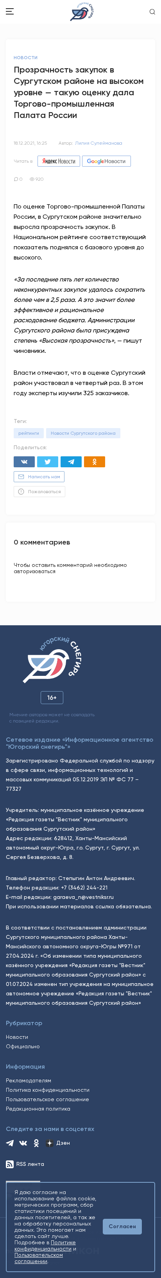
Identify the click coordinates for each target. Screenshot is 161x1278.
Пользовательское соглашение (47, 1099)
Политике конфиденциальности (45, 1245)
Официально (23, 1046)
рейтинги (28, 433)
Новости (17, 1037)
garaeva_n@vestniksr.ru (83, 897)
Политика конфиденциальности (47, 1090)
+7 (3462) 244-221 (84, 887)
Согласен (122, 1226)
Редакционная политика (38, 1109)
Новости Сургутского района (83, 433)
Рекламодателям (28, 1080)
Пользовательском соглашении (38, 1258)
